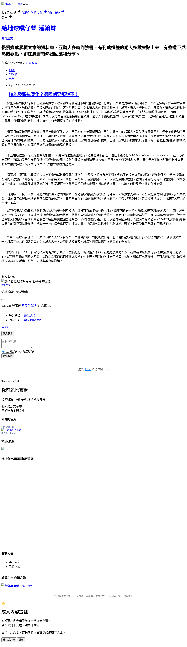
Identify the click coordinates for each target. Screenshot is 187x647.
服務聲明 (128, 596)
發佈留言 (7, 356)
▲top (4, 326)
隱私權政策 (114, 596)
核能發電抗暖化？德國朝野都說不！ (44, 94)
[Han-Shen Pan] (11, 429)
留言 (34, 305)
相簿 (12, 70)
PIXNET (66, 596)
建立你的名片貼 (8, 433)
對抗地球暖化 (33, 320)
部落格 (13, 74)
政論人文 (30, 315)
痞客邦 (26, 305)
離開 (21, 639)
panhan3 (6, 284)
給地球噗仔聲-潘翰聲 (28, 28)
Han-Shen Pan (7, 427)
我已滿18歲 (9, 639)
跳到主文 (7, 38)
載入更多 (7, 333)
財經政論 (31, 62)
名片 (12, 79)
